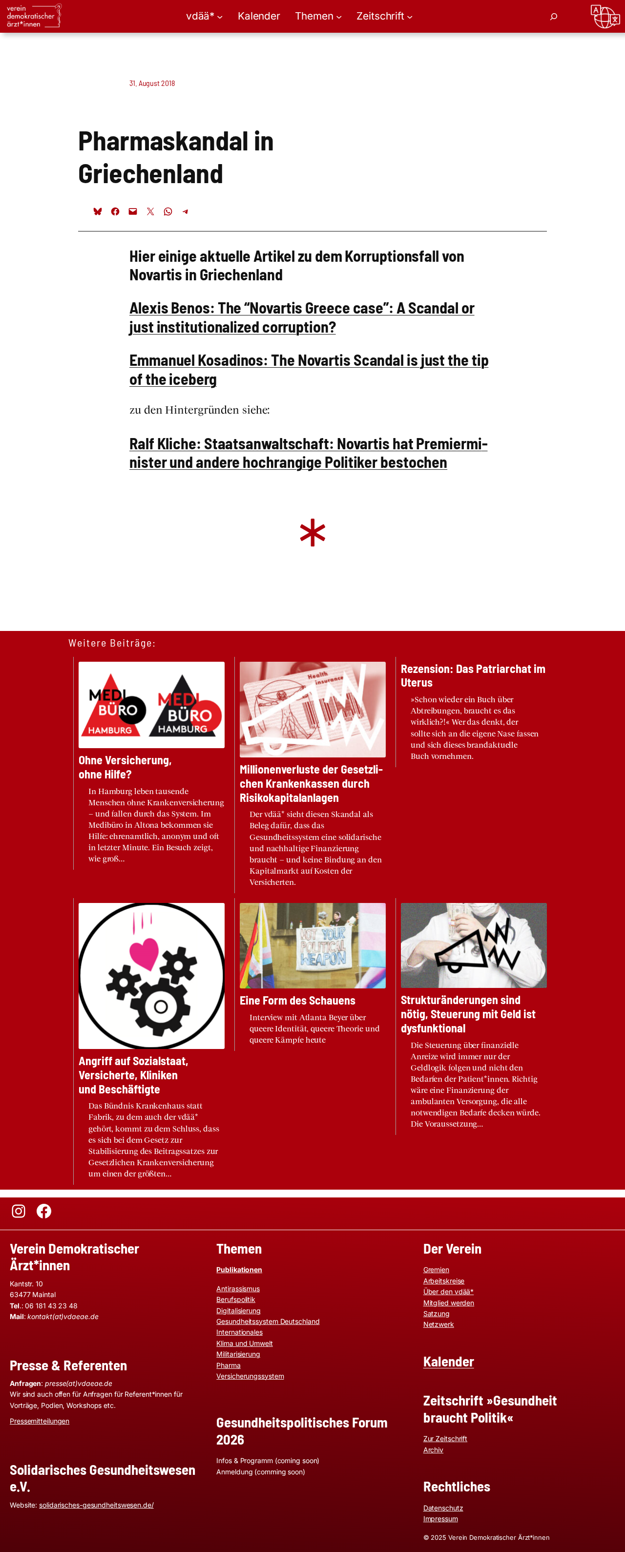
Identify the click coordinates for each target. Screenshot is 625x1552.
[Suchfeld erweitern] (553, 16)
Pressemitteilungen (39, 1421)
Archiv (433, 1450)
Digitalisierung (238, 1310)
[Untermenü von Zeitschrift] (410, 16)
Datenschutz (443, 1508)
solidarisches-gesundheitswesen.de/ (96, 1505)
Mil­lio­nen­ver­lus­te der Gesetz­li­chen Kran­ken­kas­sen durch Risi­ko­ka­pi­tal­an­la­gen (311, 783)
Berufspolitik (235, 1299)
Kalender (448, 1360)
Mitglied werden (449, 1303)
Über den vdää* (448, 1291)
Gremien (436, 1269)
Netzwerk (438, 1324)
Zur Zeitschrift (445, 1438)
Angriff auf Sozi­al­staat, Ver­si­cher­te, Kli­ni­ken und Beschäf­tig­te (133, 1075)
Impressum (440, 1518)
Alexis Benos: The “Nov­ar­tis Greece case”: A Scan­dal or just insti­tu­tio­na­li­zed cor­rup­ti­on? (302, 316)
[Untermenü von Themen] (339, 16)
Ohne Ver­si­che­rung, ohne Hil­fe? (125, 767)
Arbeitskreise (444, 1281)
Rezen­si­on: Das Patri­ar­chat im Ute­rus (473, 676)
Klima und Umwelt (244, 1343)
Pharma (228, 1365)
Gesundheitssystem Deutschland (267, 1321)
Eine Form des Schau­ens (297, 1000)
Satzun (434, 1313)
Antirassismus (238, 1288)
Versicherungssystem (250, 1376)
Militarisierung (238, 1354)
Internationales (239, 1332)
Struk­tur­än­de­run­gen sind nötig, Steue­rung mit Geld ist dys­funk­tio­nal (468, 1014)
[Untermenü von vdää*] (220, 16)
